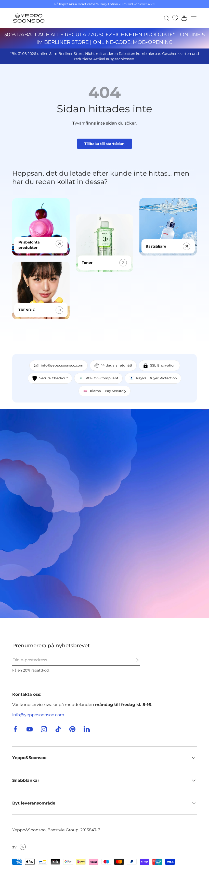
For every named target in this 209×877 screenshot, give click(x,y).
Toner (87, 262)
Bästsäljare (156, 246)
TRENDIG (26, 310)
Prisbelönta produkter (29, 245)
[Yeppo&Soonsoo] (104, 513)
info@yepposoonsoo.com (38, 714)
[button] (182, 18)
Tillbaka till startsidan (104, 143)
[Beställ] (133, 660)
